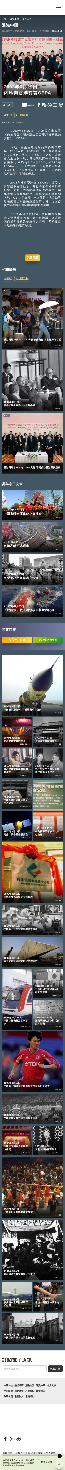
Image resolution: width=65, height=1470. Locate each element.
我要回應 (32, 257)
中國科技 (8, 1385)
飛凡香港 (20, 335)
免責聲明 (51, 1453)
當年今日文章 (12, 484)
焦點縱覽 (19, 1391)
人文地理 (44, 31)
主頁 (4, 19)
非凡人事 (51, 1385)
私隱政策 (9, 1465)
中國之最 (20, 31)
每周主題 (8, 1396)
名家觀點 (29, 1391)
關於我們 (7, 1453)
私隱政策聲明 (35, 1453)
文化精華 (8, 1391)
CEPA (8, 115)
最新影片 (19, 1396)
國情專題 (40, 1391)
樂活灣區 (8, 335)
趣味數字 (7, 31)
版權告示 (20, 1453)
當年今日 (27, 19)
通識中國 (14, 19)
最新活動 (29, 1396)
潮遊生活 (29, 1385)
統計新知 (32, 31)
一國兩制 (23, 115)
